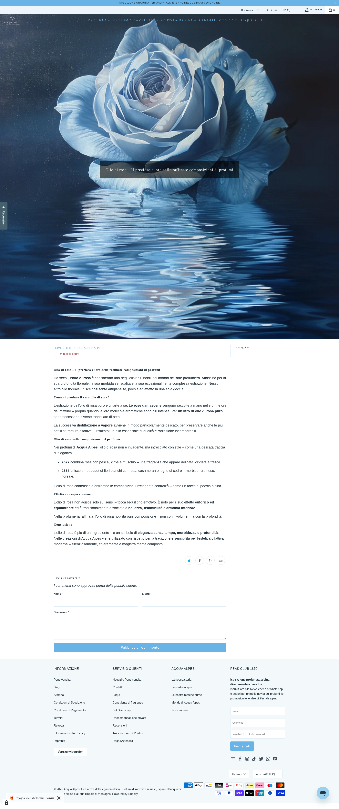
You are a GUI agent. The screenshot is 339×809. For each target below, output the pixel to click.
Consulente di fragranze (128, 702)
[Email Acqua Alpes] (233, 759)
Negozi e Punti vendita (127, 679)
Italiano (247, 10)
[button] (99, 21)
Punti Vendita (62, 679)
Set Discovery (122, 710)
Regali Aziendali (123, 740)
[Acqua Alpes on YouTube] (275, 759)
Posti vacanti (179, 710)
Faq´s (116, 694)
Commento (61, 612)
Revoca (59, 725)
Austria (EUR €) (279, 10)
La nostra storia (181, 679)
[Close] (58, 798)
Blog (56, 687)
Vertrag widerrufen (70, 751)
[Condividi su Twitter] (189, 560)
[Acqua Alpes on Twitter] (261, 759)
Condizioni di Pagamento (70, 710)
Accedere (316, 10)
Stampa (59, 694)
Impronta (59, 740)
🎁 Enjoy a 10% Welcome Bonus (32, 798)
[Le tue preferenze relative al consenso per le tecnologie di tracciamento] (6, 802)
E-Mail (146, 593)
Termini (58, 717)
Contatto (118, 687)
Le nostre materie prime (186, 694)
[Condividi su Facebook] (199, 560)
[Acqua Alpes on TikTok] (254, 759)
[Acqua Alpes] (12, 21)
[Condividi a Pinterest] (210, 560)
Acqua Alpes (72, 789)
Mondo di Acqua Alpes (185, 702)
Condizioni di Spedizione (69, 702)
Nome (58, 593)
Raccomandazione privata (129, 717)
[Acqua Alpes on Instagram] (247, 759)
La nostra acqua (181, 687)
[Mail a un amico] (221, 560)
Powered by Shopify (125, 793)
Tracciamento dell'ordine (128, 733)
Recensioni (120, 725)
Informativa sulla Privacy (69, 733)
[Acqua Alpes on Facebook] (240, 759)
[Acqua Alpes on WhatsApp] (268, 759)
